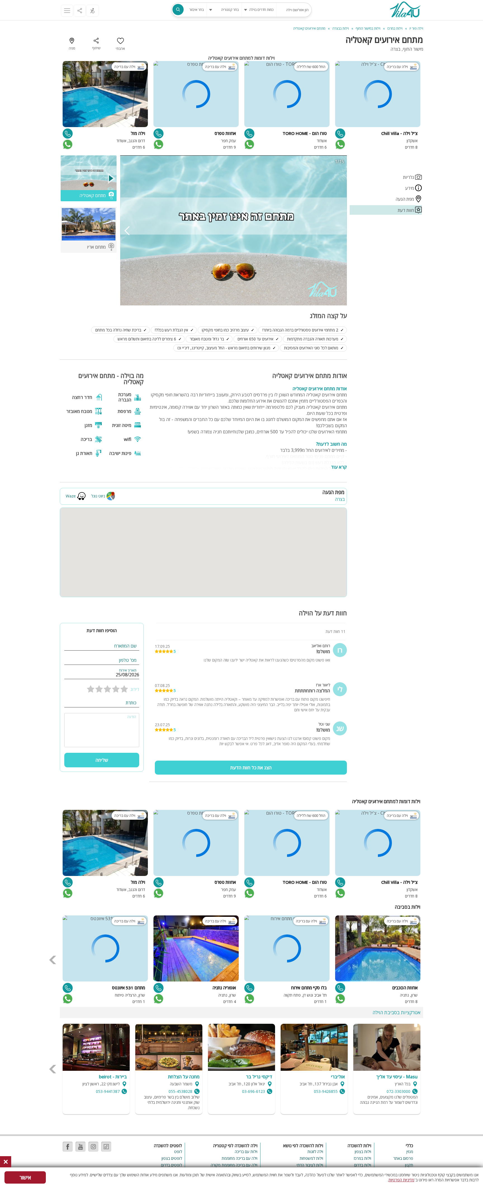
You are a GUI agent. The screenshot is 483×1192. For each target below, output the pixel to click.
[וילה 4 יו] (405, 10)
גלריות (409, 177)
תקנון (409, 1165)
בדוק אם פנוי (339, 144)
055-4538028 (180, 1091)
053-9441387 (108, 1091)
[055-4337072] (340, 133)
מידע (410, 188)
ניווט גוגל (98, 496)
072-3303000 (398, 1091)
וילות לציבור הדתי (310, 1165)
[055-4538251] (249, 988)
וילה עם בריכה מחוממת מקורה (234, 1165)
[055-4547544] (158, 133)
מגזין (409, 1151)
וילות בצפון (363, 1151)
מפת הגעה (405, 199)
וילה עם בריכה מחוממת (239, 1158)
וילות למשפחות (311, 1158)
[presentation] (127, 230)
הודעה (131, 717)
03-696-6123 (253, 1091)
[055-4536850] (249, 133)
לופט (178, 1151)
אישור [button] (25, 1177)
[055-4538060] (340, 988)
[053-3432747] (68, 133)
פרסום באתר (403, 1158)
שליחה (102, 760)
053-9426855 (326, 1091)
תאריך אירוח (127, 670)
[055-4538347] (68, 988)
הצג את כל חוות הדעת (251, 768)
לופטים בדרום (171, 1165)
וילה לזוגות (315, 1151)
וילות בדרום (362, 1165)
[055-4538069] (158, 988)
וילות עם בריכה (246, 1151)
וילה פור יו (416, 28)
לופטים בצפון (172, 1158)
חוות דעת (406, 210)
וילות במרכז (362, 1158)
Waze (71, 496)
